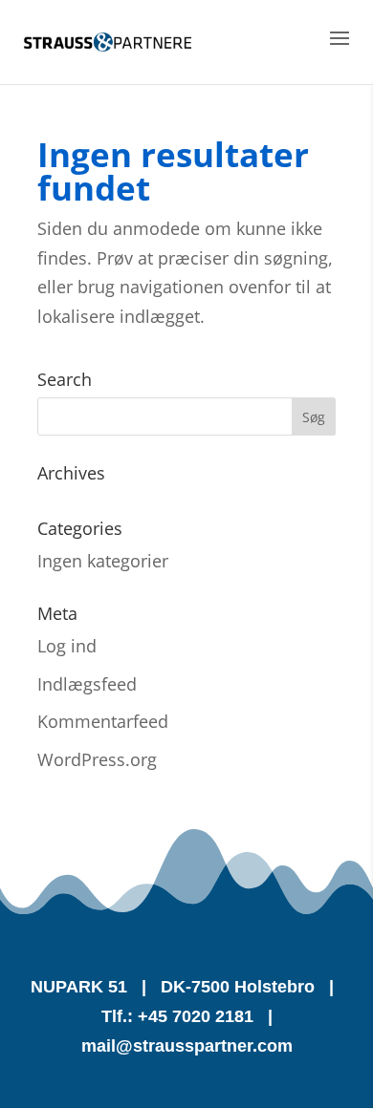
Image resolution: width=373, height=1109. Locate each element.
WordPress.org (97, 759)
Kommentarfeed (102, 721)
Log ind (67, 645)
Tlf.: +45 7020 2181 (177, 1016)
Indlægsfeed (87, 683)
